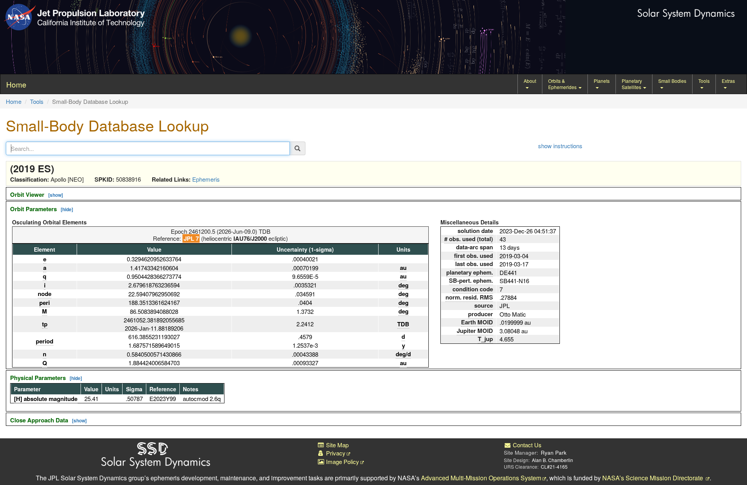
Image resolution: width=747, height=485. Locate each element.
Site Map (336, 445)
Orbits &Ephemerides (563, 83)
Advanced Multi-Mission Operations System (481, 477)
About (530, 80)
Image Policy (341, 461)
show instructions (560, 146)
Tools (704, 80)
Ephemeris (206, 179)
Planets (602, 80)
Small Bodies (672, 80)
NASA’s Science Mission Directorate (653, 477)
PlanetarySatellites (632, 83)
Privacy (334, 453)
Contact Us (526, 445)
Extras (728, 80)
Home (13, 101)
